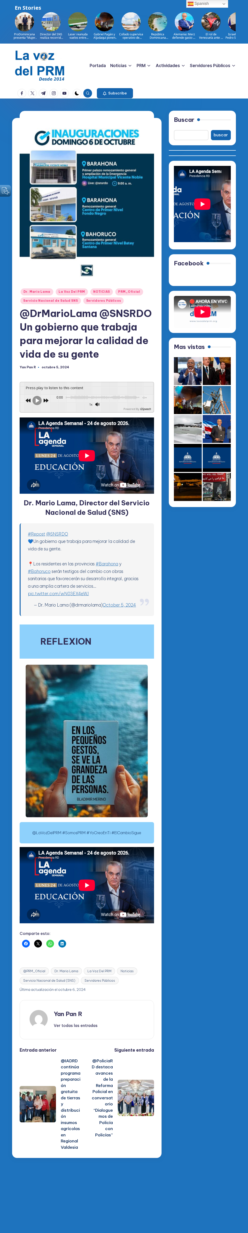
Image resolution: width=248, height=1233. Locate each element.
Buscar (184, 119)
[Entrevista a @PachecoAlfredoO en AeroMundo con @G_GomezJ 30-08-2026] (188, 371)
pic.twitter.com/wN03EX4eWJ (58, 593)
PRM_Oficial (129, 291)
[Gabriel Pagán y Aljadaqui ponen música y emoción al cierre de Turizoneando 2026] (188, 400)
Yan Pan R (68, 1013)
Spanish (201, 3)
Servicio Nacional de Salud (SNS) (49, 980)
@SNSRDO (57, 534)
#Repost (36, 534)
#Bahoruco (39, 571)
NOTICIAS (101, 291)
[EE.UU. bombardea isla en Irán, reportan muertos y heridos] (188, 487)
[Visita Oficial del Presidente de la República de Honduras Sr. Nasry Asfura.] (217, 458)
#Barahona (107, 564)
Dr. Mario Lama (36, 291)
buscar (221, 135)
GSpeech (145, 409)
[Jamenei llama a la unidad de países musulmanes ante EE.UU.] (217, 487)
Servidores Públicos (103, 300)
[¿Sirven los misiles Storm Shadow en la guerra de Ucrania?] (188, 429)
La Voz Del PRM (72, 291)
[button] (115, 93)
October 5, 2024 (119, 605)
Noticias (127, 971)
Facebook (189, 263)
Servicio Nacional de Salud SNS (50, 300)
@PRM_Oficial (34, 971)
